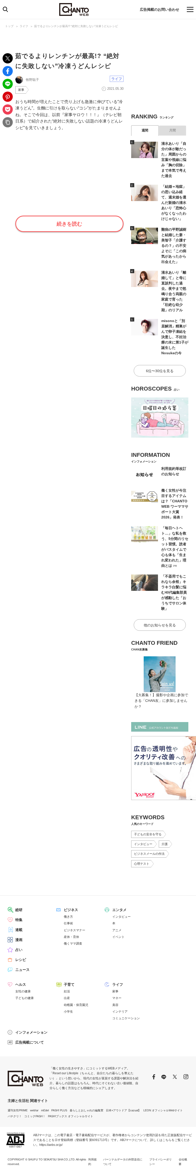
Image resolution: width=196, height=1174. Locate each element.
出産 (67, 998)
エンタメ (119, 910)
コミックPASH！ (34, 1116)
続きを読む (69, 224)
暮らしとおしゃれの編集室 (86, 1110)
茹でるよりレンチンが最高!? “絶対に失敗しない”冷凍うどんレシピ (76, 26)
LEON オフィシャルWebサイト (163, 1110)
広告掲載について (29, 1042)
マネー (116, 998)
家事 (21, 90)
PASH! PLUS (59, 1110)
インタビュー (143, 844)
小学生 (68, 1011)
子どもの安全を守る (148, 834)
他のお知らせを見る (160, 625)
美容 (115, 1005)
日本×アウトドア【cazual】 (123, 1110)
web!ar (34, 1110)
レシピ (20, 960)
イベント (118, 937)
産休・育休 (71, 937)
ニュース (22, 970)
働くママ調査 (73, 943)
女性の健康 (23, 991)
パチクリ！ (15, 1116)
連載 (18, 930)
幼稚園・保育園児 (76, 1005)
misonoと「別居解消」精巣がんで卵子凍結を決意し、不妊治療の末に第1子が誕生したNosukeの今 (174, 337)
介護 (165, 844)
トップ (9, 26)
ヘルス (20, 984)
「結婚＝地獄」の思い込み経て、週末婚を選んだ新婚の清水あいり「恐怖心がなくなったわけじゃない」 (173, 202)
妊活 (67, 991)
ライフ (24, 26)
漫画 (18, 940)
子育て (69, 984)
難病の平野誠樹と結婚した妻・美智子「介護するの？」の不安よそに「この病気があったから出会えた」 (173, 245)
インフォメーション (31, 1032)
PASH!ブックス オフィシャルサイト (70, 1116)
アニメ (116, 930)
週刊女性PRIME (18, 1110)
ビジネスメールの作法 (149, 854)
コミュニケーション (126, 1018)
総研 (18, 910)
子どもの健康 (24, 998)
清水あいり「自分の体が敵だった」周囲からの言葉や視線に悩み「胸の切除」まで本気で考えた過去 (173, 159)
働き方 (68, 916)
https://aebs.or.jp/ (51, 1145)
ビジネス (71, 910)
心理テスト (141, 864)
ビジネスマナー (74, 930)
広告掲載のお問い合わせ (159, 9)
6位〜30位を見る (160, 371)
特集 (18, 920)
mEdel (45, 1110)
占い (18, 950)
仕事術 (68, 923)
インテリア (120, 1011)
